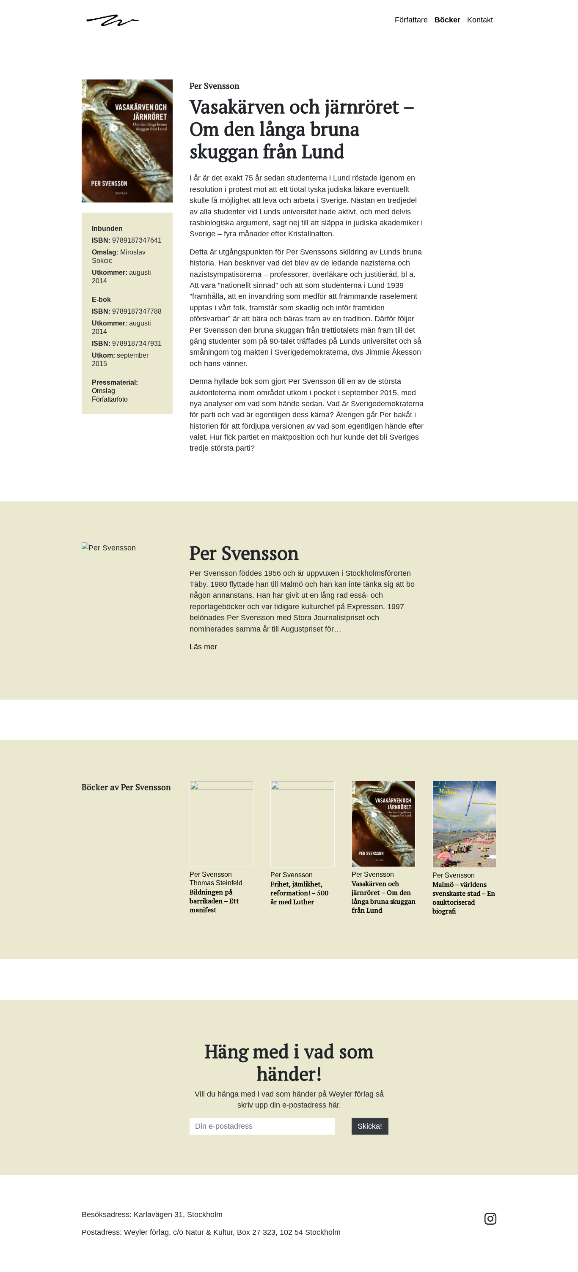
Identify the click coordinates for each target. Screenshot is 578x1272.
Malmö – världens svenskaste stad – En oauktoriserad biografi (463, 898)
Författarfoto (110, 399)
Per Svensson (211, 874)
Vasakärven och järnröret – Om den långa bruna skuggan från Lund (384, 897)
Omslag (103, 390)
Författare (411, 20)
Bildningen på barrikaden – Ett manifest (214, 900)
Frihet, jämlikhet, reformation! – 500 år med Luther (299, 892)
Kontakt (480, 20)
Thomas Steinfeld (216, 882)
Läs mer (203, 647)
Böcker (447, 20)
